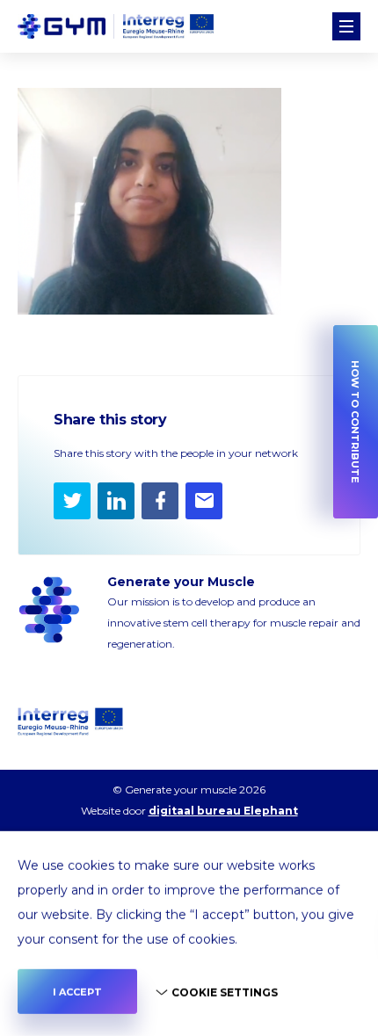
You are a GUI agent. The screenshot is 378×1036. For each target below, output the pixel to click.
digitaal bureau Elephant (223, 810)
